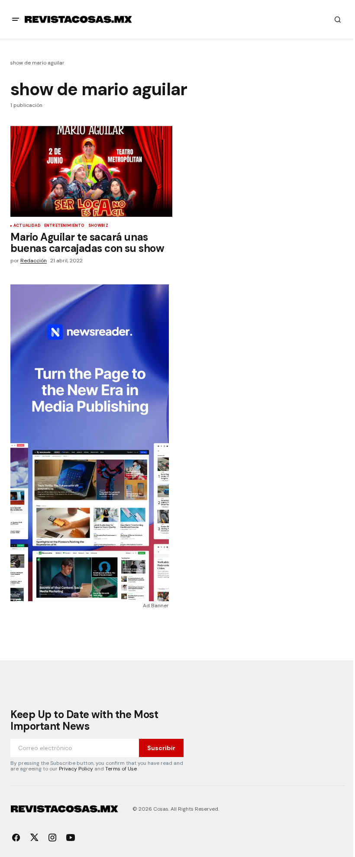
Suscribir (161, 748)
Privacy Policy (76, 768)
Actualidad (27, 226)
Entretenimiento (64, 226)
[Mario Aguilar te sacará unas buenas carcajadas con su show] (91, 171)
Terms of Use (121, 768)
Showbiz (98, 226)
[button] (15, 19)
